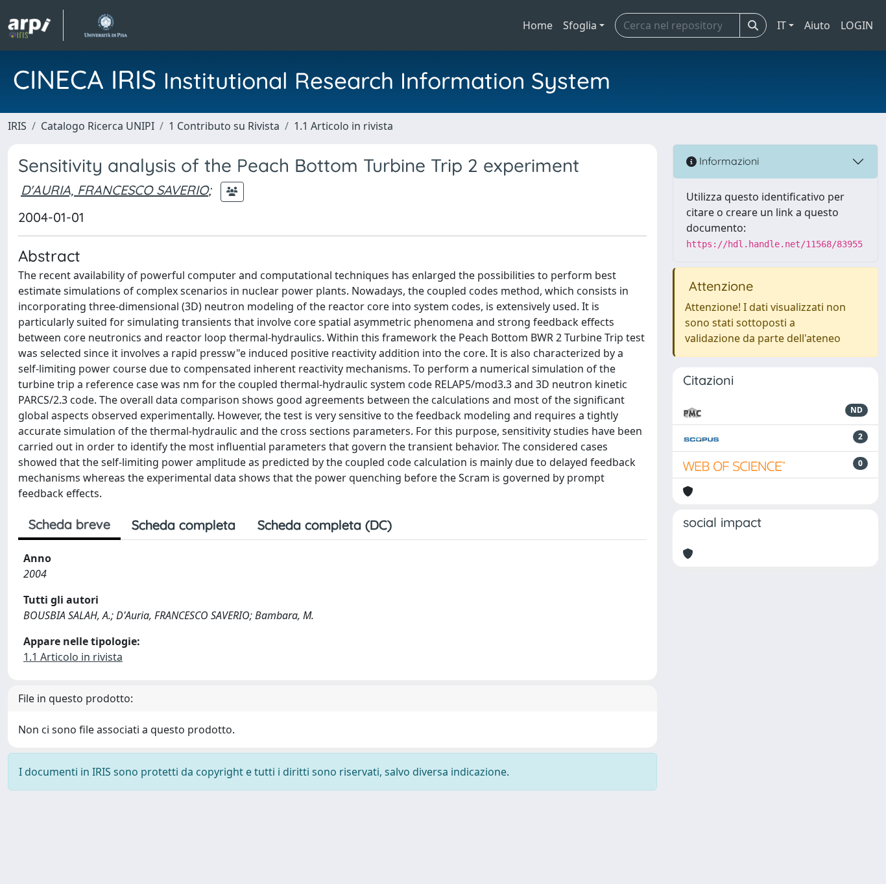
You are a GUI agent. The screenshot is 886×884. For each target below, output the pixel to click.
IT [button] (781, 25)
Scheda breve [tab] (69, 524)
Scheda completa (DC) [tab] (324, 525)
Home (538, 25)
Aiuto (817, 25)
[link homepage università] (105, 25)
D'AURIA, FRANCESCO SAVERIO (114, 190)
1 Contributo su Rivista (224, 126)
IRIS (17, 126)
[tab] (414, 525)
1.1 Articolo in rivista (343, 126)
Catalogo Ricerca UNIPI (97, 126)
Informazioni (728, 160)
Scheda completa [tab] (183, 525)
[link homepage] (36, 25)
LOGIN (857, 25)
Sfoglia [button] (580, 25)
